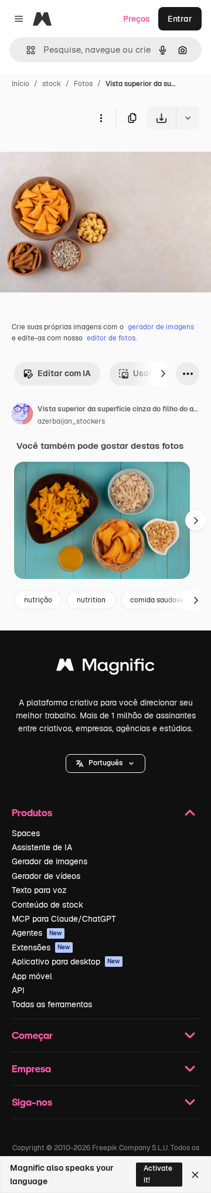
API (18, 990)
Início (20, 83)
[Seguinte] (162, 374)
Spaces (26, 833)
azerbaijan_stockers (71, 421)
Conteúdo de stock (47, 904)
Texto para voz (39, 890)
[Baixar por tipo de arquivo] (187, 117)
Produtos (32, 812)
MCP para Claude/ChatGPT (64, 919)
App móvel (32, 976)
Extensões (41, 947)
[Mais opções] (101, 117)
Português (105, 763)
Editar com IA (64, 373)
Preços (136, 18)
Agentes (37, 933)
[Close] (195, 1175)
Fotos (83, 83)
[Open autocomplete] (26, 50)
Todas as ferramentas (52, 1004)
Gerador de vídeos (46, 876)
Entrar (180, 18)
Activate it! (158, 1174)
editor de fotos (111, 338)
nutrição (38, 600)
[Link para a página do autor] (22, 415)
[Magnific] (105, 668)
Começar (32, 1035)
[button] (105, 763)
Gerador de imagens (49, 861)
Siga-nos (32, 1102)
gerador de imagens (161, 327)
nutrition (91, 600)
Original (75, 156)
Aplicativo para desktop (66, 961)
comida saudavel (158, 600)
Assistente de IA (42, 847)
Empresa (31, 1068)
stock (51, 83)
